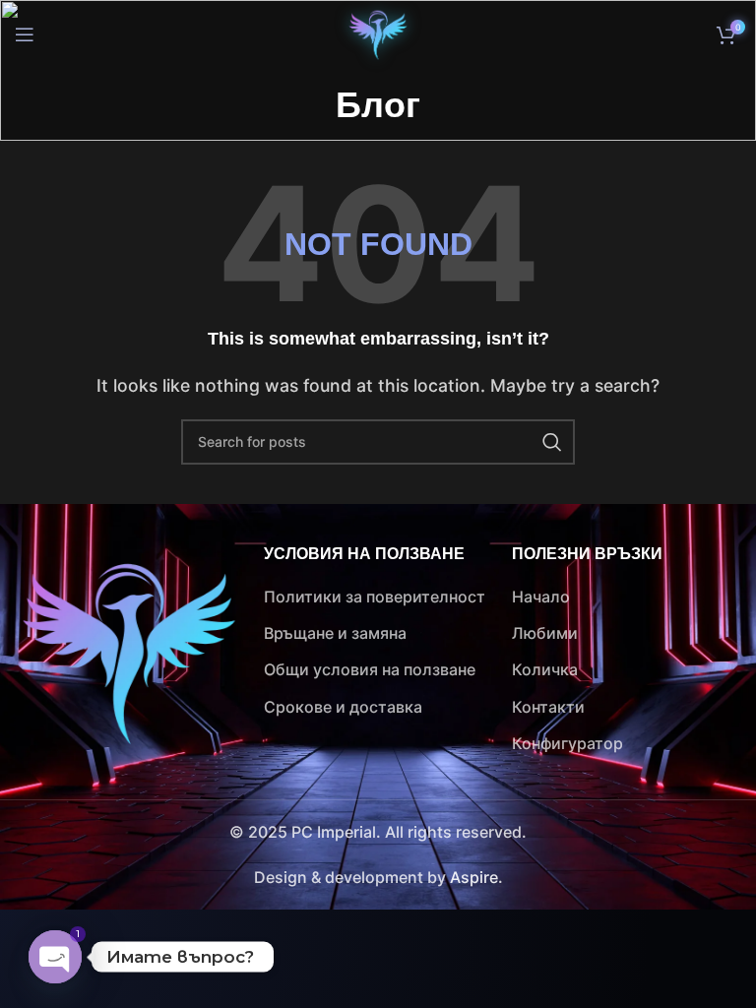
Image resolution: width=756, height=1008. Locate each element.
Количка (545, 669)
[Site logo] (378, 32)
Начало (541, 596)
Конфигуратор (567, 743)
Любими (545, 633)
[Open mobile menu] (24, 34)
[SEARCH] (552, 442)
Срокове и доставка (343, 707)
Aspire (474, 877)
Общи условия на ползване (369, 669)
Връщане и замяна (335, 633)
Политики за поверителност (374, 596)
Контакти (548, 707)
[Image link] (129, 651)
